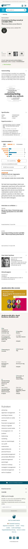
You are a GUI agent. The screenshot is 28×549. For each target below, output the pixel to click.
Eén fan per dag (20, 363)
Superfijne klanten (21, 337)
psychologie (4, 462)
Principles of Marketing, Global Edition (20, 390)
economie (4, 420)
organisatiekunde (6, 449)
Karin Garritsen (5, 17)
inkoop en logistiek (6, 425)
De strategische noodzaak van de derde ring (6, 338)
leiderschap (4, 436)
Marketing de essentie (4, 364)
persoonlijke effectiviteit (8, 457)
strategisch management (8, 467)
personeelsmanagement (8, 454)
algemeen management (8, 412)
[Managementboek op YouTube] (14, 538)
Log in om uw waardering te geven (9, 164)
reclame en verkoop (6, 464)
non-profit (4, 444)
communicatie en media (8, 418)
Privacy (22, 525)
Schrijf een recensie (8, 167)
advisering (4, 410)
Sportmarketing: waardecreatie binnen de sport (5, 390)
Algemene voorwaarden (8, 525)
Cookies (8, 527)
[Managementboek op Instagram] (18, 538)
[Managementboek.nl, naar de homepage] (5, 6)
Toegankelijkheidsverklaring (8, 530)
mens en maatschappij (7, 441)
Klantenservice (6, 489)
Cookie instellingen (16, 527)
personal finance (6, 451)
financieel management (8, 423)
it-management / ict (7, 431)
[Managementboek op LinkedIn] (10, 538)
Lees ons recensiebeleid (7, 170)
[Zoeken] (25, 10)
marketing (4, 438)
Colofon (17, 525)
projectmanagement (7, 459)
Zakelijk (3, 492)
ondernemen (5, 446)
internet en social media (8, 428)
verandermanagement (7, 470)
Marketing (5, 14)
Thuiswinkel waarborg (14, 523)
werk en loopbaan (6, 472)
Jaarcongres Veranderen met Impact (14, 294)
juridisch (3, 433)
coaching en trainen (6, 415)
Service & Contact (21, 530)
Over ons (14, 532)
